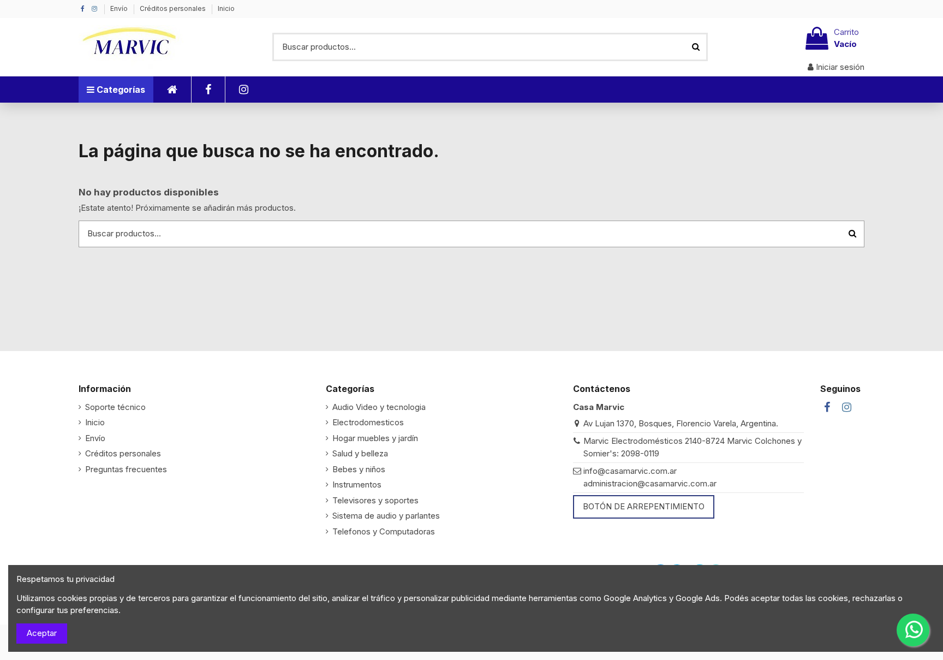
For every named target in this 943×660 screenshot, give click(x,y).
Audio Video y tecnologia (379, 407)
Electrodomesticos (368, 422)
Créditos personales (173, 8)
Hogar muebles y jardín (375, 438)
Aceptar (42, 633)
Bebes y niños (358, 469)
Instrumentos (356, 484)
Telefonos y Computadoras (383, 531)
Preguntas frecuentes (126, 469)
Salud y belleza (360, 453)
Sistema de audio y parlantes (386, 515)
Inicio (226, 8)
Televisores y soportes (375, 500)
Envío (119, 8)
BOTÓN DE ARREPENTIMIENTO (644, 506)
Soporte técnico (115, 407)
